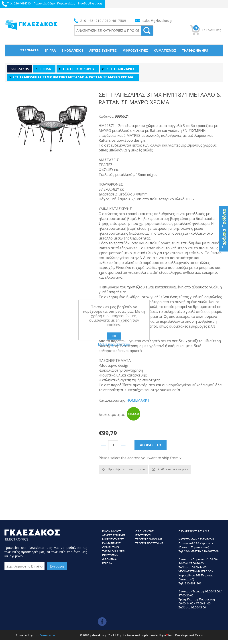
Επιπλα (107, 563)
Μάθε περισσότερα (114, 344)
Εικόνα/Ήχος (72, 50)
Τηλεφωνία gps (195, 50)
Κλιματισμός (165, 50)
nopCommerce (44, 635)
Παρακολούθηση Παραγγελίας (54, 3)
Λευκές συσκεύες (103, 50)
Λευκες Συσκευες (113, 535)
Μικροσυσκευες (113, 539)
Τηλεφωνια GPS (113, 551)
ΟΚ (114, 336)
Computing (110, 547)
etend (169, 635)
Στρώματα (29, 50)
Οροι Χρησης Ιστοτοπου (144, 533)
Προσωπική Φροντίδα (114, 62)
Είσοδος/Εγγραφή (90, 3)
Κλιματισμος (111, 543)
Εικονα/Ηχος (111, 531)
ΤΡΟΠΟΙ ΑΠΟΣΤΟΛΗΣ (149, 543)
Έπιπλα (50, 50)
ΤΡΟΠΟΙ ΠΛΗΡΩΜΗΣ (148, 539)
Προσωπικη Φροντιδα (110, 557)
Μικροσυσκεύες (135, 50)
